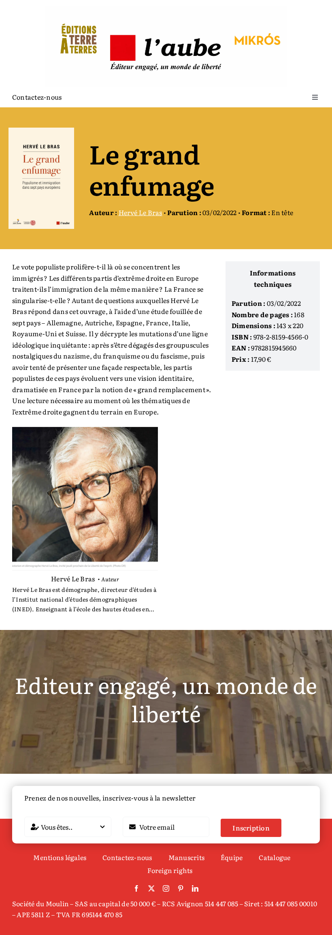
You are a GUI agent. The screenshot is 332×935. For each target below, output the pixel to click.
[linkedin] (195, 888)
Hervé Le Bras (140, 212)
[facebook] (136, 888)
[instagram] (166, 888)
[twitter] (151, 888)
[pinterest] (180, 888)
